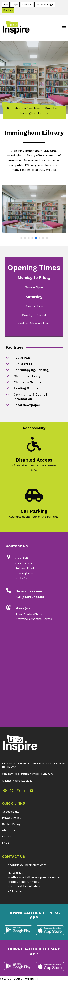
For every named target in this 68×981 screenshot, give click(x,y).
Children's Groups (27, 382)
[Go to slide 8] (47, 238)
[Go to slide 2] (25, 238)
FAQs (5, 842)
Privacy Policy (11, 818)
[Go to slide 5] (36, 238)
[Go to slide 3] (29, 238)
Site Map (8, 836)
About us (8, 830)
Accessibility (10, 811)
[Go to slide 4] (32, 238)
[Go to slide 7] (43, 238)
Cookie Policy (11, 824)
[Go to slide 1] (21, 238)
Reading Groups (26, 388)
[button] (64, 27)
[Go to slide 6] (39, 238)
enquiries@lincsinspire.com (27, 865)
